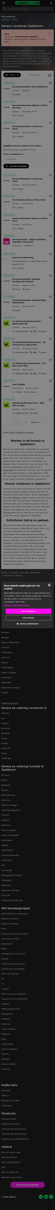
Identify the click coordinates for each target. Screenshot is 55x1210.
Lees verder (20, 602)
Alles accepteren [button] (28, 611)
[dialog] (27, 605)
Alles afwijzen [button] (28, 618)
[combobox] (49, 585)
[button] (27, 605)
